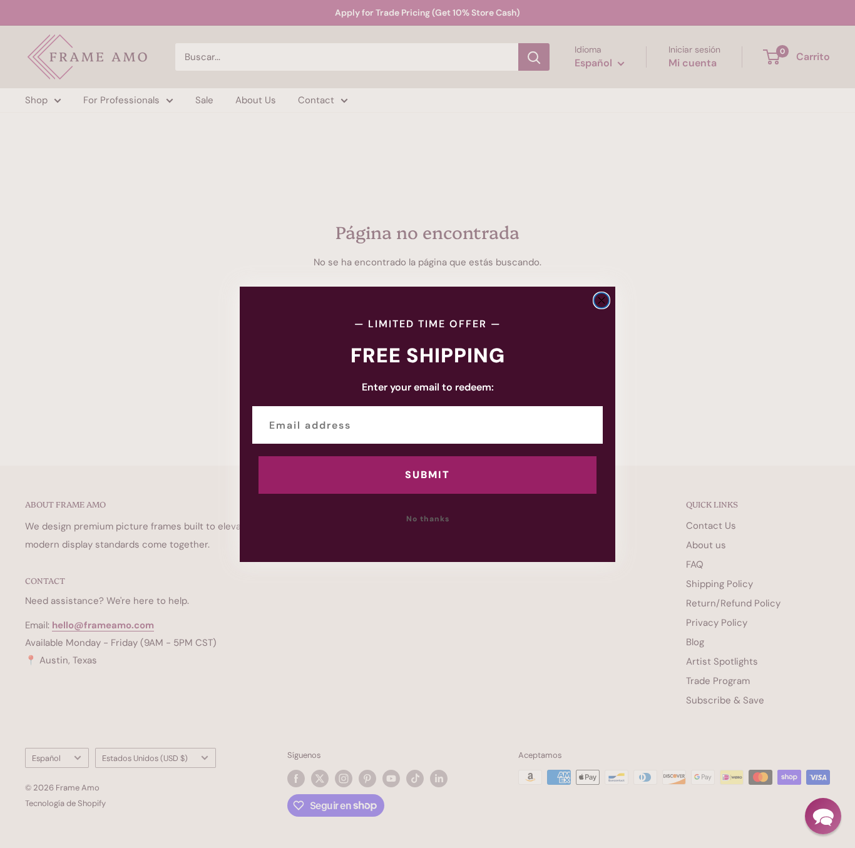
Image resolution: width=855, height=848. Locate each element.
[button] (823, 816)
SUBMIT (427, 474)
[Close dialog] (601, 300)
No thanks (427, 519)
